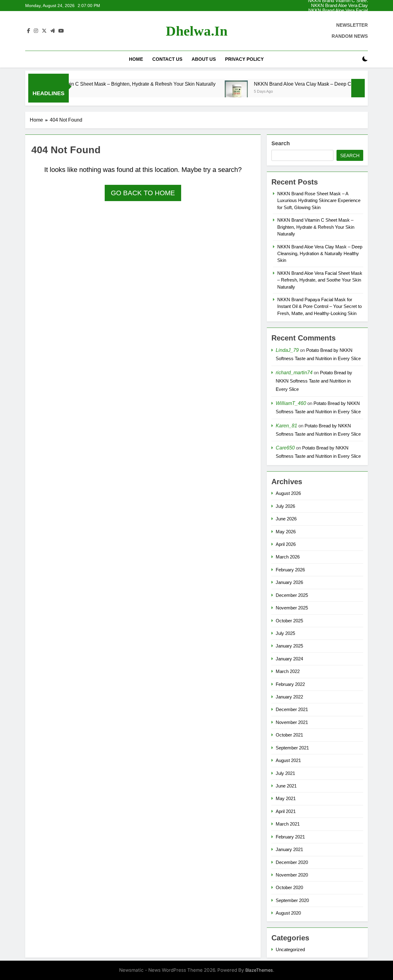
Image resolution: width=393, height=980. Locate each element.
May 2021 (286, 798)
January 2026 (289, 582)
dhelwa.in (197, 31)
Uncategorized (290, 949)
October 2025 (289, 620)
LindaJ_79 (287, 350)
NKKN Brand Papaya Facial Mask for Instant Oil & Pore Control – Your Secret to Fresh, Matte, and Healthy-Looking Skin (319, 306)
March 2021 (288, 823)
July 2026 (285, 506)
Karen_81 (286, 425)
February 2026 (290, 569)
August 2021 (288, 760)
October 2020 (289, 887)
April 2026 (286, 544)
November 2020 (292, 874)
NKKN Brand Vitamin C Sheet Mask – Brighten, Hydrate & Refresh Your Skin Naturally (338, 15)
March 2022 (288, 671)
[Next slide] (363, 5)
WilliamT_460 (291, 403)
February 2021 (290, 836)
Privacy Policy (244, 59)
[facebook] (28, 31)
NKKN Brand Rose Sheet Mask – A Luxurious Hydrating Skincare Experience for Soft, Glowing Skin (336, 10)
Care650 (285, 447)
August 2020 (288, 913)
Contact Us (167, 59)
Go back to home (143, 193)
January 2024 (289, 658)
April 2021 (286, 811)
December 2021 (292, 709)
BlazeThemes (259, 970)
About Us (204, 59)
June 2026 (286, 518)
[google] (52, 31)
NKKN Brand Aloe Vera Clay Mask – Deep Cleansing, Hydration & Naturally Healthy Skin (338, 20)
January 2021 (289, 849)
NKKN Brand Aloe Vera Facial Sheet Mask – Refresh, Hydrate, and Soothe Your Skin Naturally (337, 5)
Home (136, 59)
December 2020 (292, 862)
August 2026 (288, 493)
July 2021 (285, 773)
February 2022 (290, 684)
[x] (44, 31)
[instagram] (36, 31)
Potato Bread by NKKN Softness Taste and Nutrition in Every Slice (314, 381)
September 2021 (292, 747)
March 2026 (288, 556)
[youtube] (61, 31)
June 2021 (286, 785)
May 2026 (286, 531)
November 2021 (292, 722)
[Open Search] (354, 59)
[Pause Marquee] (358, 88)
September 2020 (292, 900)
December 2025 (292, 595)
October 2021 (289, 734)
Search (280, 143)
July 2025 (285, 633)
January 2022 (289, 696)
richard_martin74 (294, 372)
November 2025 (292, 607)
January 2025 (289, 645)
